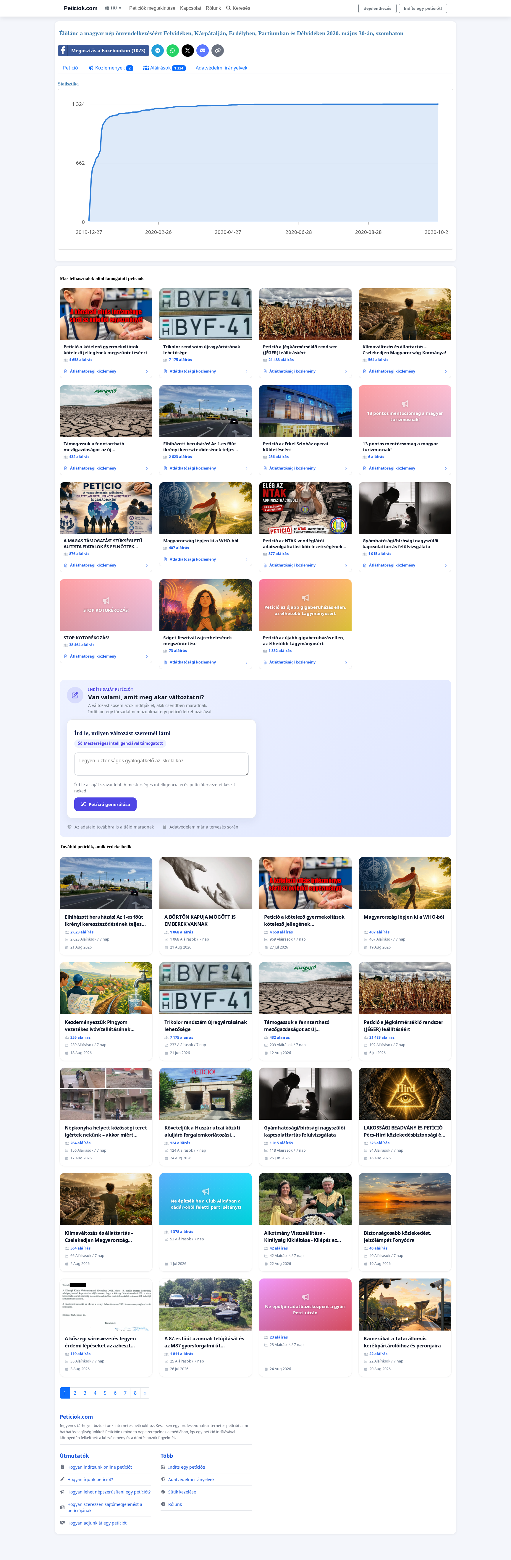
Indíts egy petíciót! (423, 8)
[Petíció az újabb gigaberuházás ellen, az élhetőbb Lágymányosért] (305, 624)
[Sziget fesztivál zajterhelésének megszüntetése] (205, 624)
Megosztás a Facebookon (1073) (108, 50)
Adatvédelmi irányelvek (222, 67)
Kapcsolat (190, 8)
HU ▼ (116, 8)
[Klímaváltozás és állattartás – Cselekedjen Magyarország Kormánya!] (405, 333)
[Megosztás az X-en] (188, 50)
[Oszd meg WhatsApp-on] (172, 50)
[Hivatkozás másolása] (217, 50)
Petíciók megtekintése (152, 8)
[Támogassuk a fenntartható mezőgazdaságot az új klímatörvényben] (106, 430)
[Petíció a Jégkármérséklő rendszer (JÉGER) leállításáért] (305, 333)
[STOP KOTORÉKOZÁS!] (106, 621)
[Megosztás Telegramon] (157, 50)
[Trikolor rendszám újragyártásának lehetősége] (205, 333)
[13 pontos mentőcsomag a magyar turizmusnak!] (405, 430)
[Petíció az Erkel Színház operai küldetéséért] (305, 430)
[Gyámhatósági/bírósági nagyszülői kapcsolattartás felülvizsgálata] (405, 527)
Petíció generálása (109, 804)
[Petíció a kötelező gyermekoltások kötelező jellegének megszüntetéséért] (106, 333)
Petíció (70, 67)
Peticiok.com (80, 8)
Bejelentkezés (377, 8)
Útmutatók (74, 1455)
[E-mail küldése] (202, 50)
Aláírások (166, 67)
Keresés (241, 8)
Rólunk (213, 8)
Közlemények (112, 67)
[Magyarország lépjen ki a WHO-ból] (205, 524)
